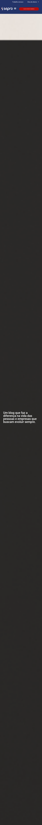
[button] (15, 8)
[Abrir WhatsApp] (36, 819)
